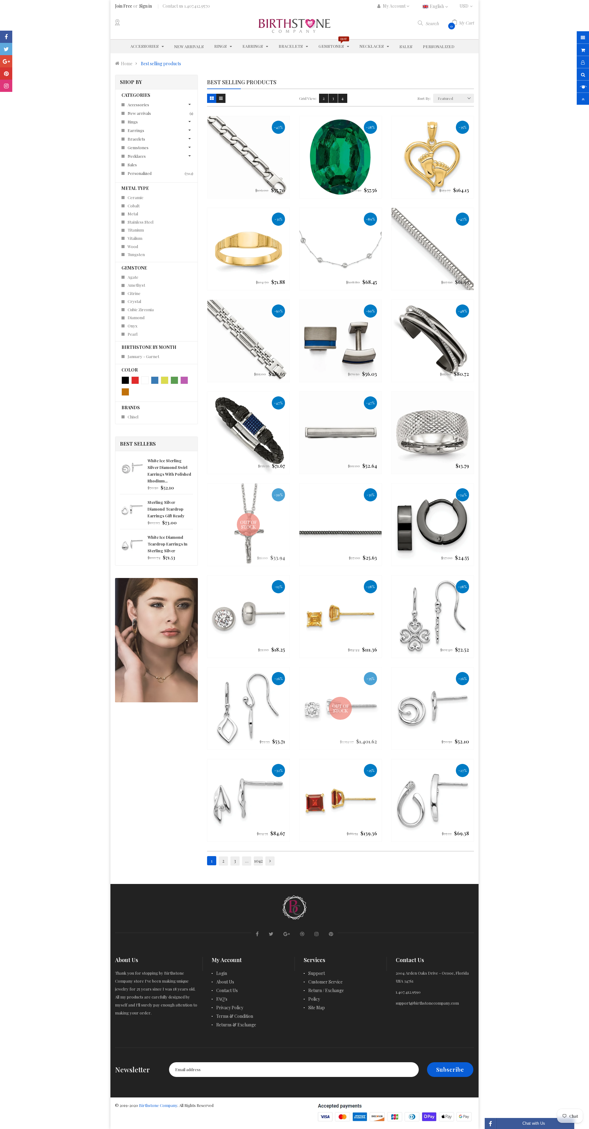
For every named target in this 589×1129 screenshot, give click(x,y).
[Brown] (125, 392)
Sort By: (424, 98)
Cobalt (134, 205)
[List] (220, 98)
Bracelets (136, 139)
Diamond (136, 317)
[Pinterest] (6, 73)
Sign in (145, 6)
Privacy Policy (229, 1007)
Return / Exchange (326, 990)
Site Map (316, 1007)
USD (466, 6)
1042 (258, 861)
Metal (133, 213)
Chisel (133, 416)
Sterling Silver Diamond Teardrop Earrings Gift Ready (166, 509)
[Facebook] (6, 37)
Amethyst (136, 285)
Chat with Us (533, 1123)
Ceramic (135, 197)
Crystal (134, 301)
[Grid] (211, 98)
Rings (133, 121)
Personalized (159, 173)
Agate (133, 277)
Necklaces (137, 156)
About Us (225, 982)
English (437, 6)
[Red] (135, 380)
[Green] (174, 380)
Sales (132, 164)
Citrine (134, 293)
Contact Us (227, 990)
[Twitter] (6, 49)
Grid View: (308, 98)
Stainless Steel (140, 222)
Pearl (132, 334)
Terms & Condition (234, 1016)
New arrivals (159, 113)
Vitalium (135, 238)
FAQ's (221, 999)
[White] (145, 380)
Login (221, 973)
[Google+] (6, 61)
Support (316, 973)
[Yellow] (164, 380)
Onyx (132, 325)
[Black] (125, 380)
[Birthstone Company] (294, 906)
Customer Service (325, 982)
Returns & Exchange (236, 1025)
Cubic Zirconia (141, 309)
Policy (314, 999)
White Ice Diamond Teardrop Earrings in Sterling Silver (167, 543)
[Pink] (184, 380)
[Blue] (155, 380)
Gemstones (138, 147)
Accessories (138, 104)
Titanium (136, 229)
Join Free (123, 6)
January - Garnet (143, 356)
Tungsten (136, 254)
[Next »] (270, 861)
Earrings (136, 130)
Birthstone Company (158, 1105)
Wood (133, 246)
